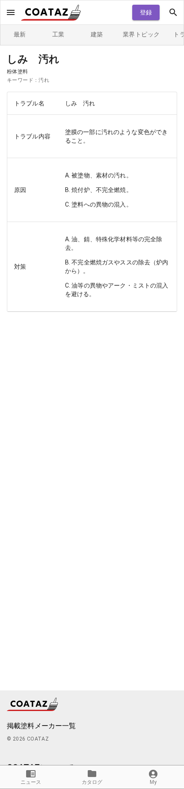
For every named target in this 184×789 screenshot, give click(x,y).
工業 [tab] (58, 34)
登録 (146, 12)
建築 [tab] (97, 34)
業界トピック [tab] (141, 34)
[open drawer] (10, 12)
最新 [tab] (20, 34)
